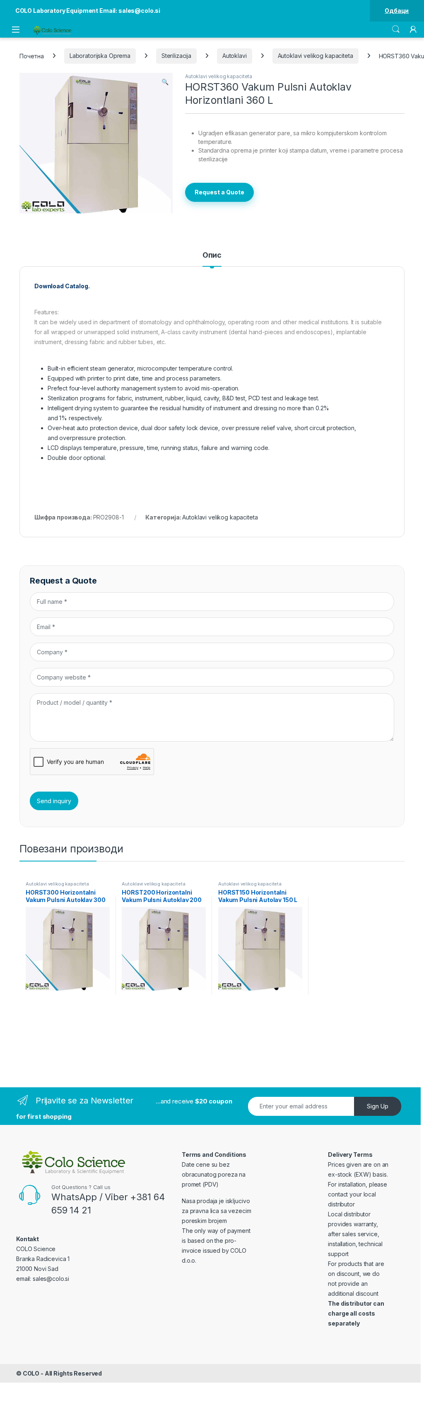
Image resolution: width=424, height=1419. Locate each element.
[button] (165, 82)
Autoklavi (234, 55)
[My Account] (413, 29)
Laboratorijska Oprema (100, 55)
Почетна (31, 55)
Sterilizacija (176, 55)
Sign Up (377, 1106)
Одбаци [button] (397, 10)
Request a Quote (219, 192)
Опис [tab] (212, 255)
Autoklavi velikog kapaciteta (315, 55)
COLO (31, 1373)
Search (395, 29)
